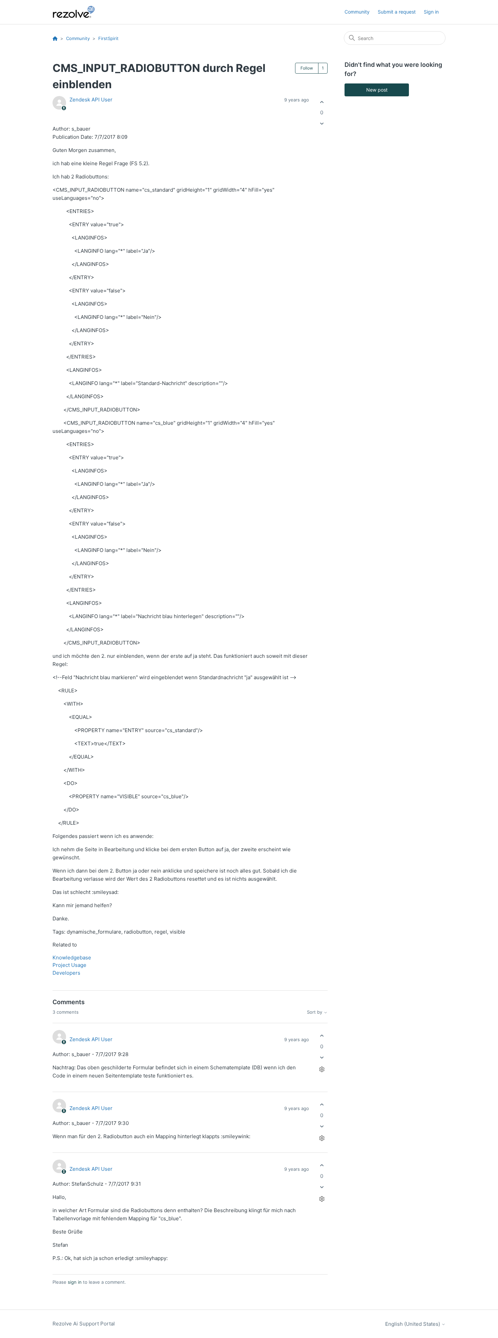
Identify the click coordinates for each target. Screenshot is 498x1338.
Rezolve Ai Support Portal (84, 1323)
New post (377, 90)
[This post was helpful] (322, 102)
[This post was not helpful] (322, 124)
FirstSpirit (108, 38)
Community (357, 12)
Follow (306, 68)
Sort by (315, 1012)
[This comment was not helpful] (322, 1057)
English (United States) (413, 1324)
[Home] (78, 12)
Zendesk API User (90, 99)
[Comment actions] (322, 1069)
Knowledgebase (72, 957)
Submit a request (397, 12)
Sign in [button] (431, 12)
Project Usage (69, 965)
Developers (66, 973)
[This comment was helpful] (322, 1036)
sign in (75, 1282)
